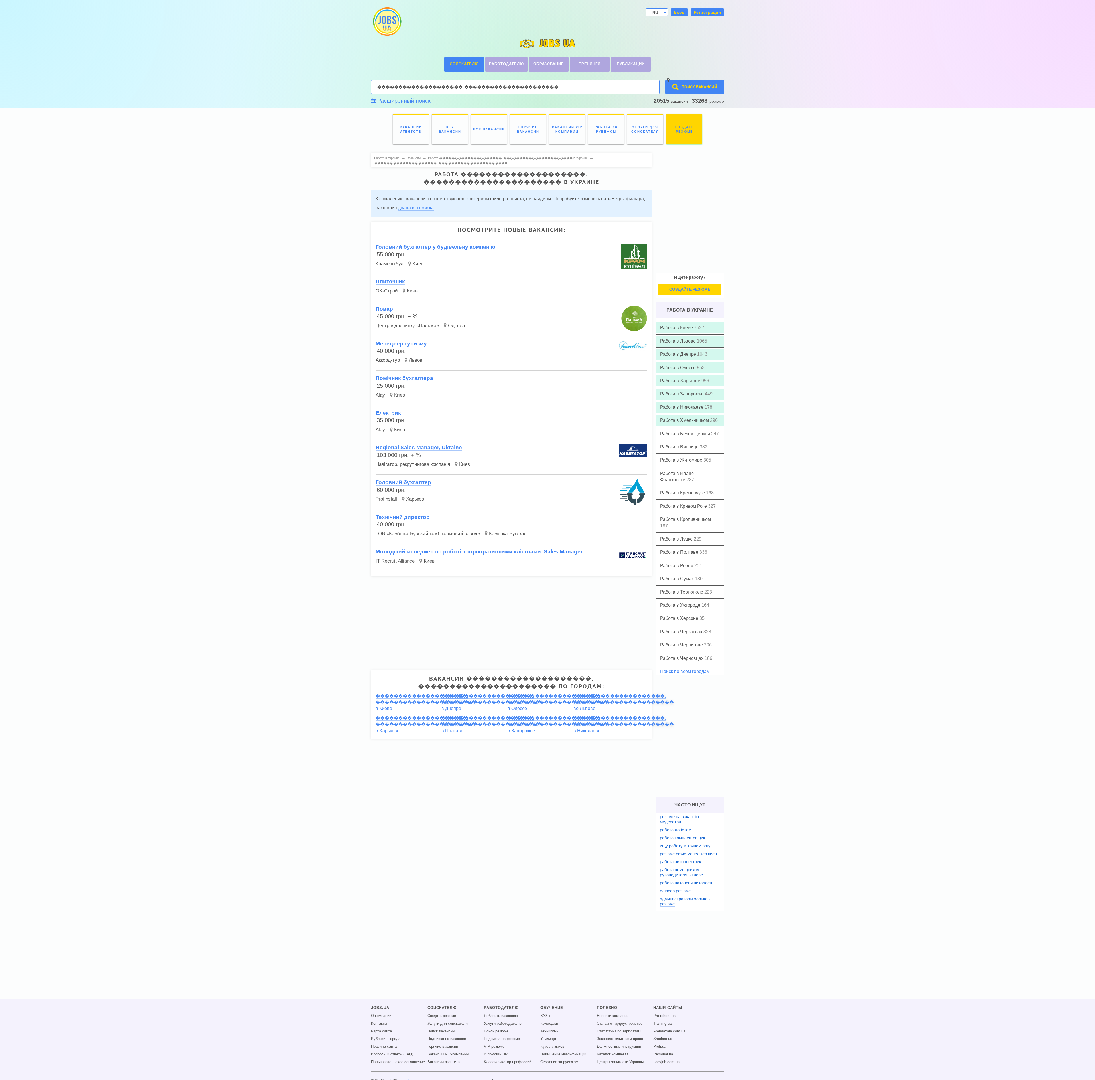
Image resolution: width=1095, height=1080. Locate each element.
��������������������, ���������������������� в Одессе (558, 702)
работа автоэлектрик (680, 861)
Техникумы (549, 1031)
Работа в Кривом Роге (684, 506)
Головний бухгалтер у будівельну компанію (435, 247)
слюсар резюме (675, 890)
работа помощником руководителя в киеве (681, 872)
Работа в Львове (678, 341)
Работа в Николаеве (682, 407)
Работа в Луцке (677, 539)
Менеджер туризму (401, 344)
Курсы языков (552, 1047)
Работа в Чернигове (682, 644)
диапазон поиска (416, 207)
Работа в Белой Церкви (685, 433)
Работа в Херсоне (679, 618)
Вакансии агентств (443, 1062)
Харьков (415, 499)
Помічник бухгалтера (404, 378)
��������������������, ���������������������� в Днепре (491, 702)
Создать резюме (441, 1016)
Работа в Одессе (678, 367)
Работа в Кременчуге (683, 492)
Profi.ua (659, 1047)
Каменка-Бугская (507, 533)
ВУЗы (545, 1016)
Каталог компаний (612, 1054)
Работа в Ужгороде (680, 605)
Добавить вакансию (501, 1016)
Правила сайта (384, 1047)
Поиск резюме (496, 1031)
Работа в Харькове (680, 380)
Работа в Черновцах (682, 658)
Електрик (388, 413)
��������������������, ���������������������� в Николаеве (623, 724)
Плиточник (390, 281)
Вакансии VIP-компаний (448, 1054)
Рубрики (378, 1039)
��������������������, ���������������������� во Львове (623, 702)
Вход (679, 12)
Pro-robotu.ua (664, 1016)
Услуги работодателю (503, 1024)
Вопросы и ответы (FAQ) (392, 1054)
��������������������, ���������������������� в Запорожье (558, 724)
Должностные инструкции (619, 1047)
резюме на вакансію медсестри (679, 819)
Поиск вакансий (441, 1031)
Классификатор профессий (507, 1062)
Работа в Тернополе (682, 592)
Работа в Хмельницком (685, 420)
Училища (548, 1039)
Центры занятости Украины (620, 1062)
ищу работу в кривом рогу (685, 845)
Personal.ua (663, 1054)
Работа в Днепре (678, 354)
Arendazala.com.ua (669, 1031)
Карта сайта (381, 1031)
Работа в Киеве (677, 327)
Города (394, 1039)
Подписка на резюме (502, 1039)
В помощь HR (496, 1054)
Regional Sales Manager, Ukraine (419, 447)
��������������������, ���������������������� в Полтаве (491, 724)
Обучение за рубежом (559, 1062)
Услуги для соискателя (447, 1024)
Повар (384, 309)
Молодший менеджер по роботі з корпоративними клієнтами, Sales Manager (479, 552)
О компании (381, 1016)
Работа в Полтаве (679, 552)
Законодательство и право (620, 1039)
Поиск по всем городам (685, 671)
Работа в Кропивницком (685, 519)
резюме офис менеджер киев (688, 853)
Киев (418, 263)
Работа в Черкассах (681, 631)
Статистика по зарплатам (619, 1031)
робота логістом (675, 829)
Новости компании (612, 1016)
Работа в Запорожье (682, 393)
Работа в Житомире (681, 460)
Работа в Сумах (677, 578)
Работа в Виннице (680, 446)
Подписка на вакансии (446, 1039)
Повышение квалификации (563, 1054)
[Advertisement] (511, 620)
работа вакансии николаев (686, 882)
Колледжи (549, 1024)
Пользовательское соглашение (398, 1062)
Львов (415, 360)
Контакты (379, 1024)
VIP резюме (494, 1047)
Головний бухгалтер (403, 482)
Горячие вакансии (442, 1047)
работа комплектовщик (682, 837)
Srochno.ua (662, 1039)
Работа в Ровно (677, 565)
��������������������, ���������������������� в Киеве (426, 702)
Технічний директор (403, 517)
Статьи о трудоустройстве (619, 1024)
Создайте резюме (689, 289)
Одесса (456, 325)
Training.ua (662, 1024)
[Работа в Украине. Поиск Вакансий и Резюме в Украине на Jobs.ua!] (386, 21)
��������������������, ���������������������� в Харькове (426, 724)
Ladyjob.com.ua (666, 1062)
